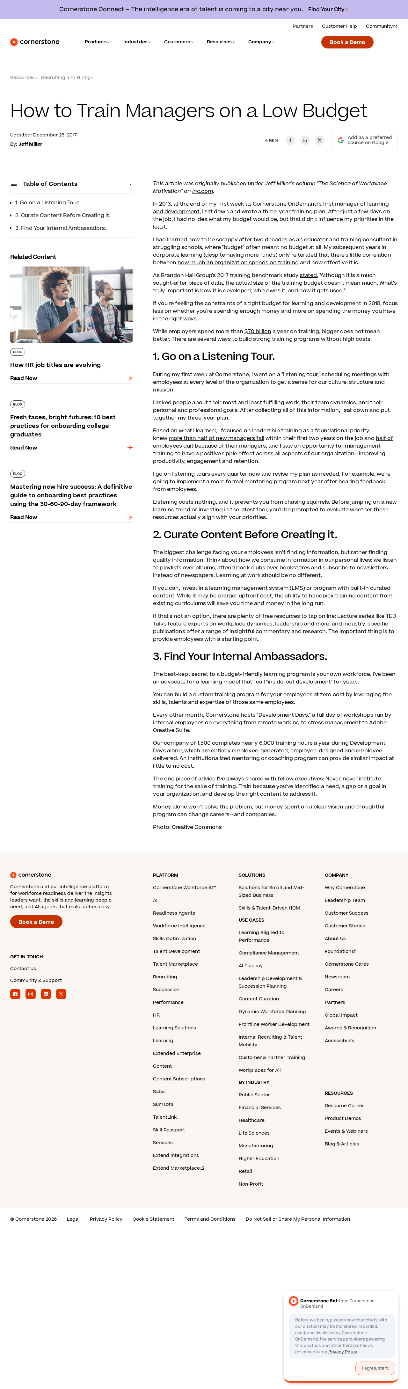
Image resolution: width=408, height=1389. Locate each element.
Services (163, 1142)
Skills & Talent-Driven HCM (269, 908)
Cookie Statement (153, 1219)
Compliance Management (269, 953)
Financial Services (260, 1107)
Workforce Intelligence (179, 926)
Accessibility (339, 1040)
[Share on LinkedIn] (305, 140)
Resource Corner (344, 1105)
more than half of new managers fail (216, 438)
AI (155, 900)
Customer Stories (345, 926)
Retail (245, 1171)
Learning (163, 1040)
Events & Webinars (346, 1131)
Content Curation (259, 999)
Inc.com (202, 191)
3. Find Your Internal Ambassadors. (60, 228)
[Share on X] (319, 140)
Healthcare (252, 1120)
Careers (334, 989)
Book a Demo (347, 42)
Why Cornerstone (345, 887)
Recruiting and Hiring (66, 77)
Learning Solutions (174, 1028)
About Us (335, 938)
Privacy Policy (106, 1219)
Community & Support (36, 980)
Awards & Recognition (350, 1028)
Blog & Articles (342, 1144)
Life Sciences (254, 1133)
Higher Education (259, 1158)
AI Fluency (251, 965)
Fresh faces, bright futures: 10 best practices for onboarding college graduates (68, 403)
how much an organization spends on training (238, 263)
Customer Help (339, 26)
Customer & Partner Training (272, 1057)
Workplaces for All (260, 1070)
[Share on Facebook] (290, 140)
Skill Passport (169, 1130)
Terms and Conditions (210, 1219)
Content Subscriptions (179, 1079)
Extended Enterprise (177, 1053)
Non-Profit (251, 1184)
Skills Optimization (174, 938)
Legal (73, 1219)
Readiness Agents (174, 913)
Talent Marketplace (175, 964)
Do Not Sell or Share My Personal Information (298, 1219)
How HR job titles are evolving (48, 265)
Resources (22, 77)
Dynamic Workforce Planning (272, 1011)
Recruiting (165, 977)
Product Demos (343, 1118)
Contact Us (23, 968)
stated (308, 275)
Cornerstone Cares (347, 964)
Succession (166, 989)
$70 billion (257, 331)
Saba (159, 1091)
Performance (168, 1002)
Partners (303, 26)
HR (156, 1015)
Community (379, 26)
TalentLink (165, 1117)
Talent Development (176, 951)
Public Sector (254, 1095)
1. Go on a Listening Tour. (47, 203)
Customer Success (346, 913)
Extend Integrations (176, 1155)
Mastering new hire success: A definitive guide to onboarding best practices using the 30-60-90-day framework (71, 476)
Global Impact (341, 1015)
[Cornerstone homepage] (71, 875)
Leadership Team (345, 900)
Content (162, 1066)
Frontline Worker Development (274, 1024)
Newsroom (337, 977)
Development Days (283, 715)
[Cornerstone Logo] (34, 42)
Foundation (338, 951)
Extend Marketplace (176, 1168)
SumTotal (164, 1104)
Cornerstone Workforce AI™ (184, 887)
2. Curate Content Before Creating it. (62, 215)
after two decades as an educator (283, 240)
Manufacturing (256, 1146)
